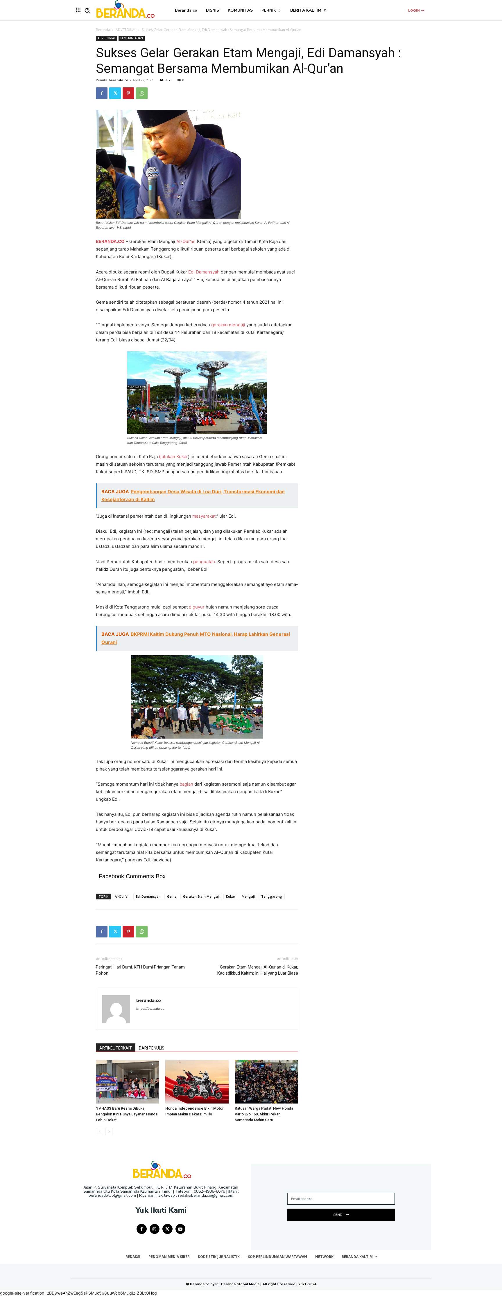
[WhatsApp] (142, 93)
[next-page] (108, 1131)
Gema (172, 896)
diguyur (197, 607)
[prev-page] (99, 1131)
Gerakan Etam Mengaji (201, 896)
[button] (87, 10)
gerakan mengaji (228, 324)
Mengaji (248, 896)
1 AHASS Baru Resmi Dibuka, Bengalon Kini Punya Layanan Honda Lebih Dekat (126, 1114)
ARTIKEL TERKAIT (115, 1048)
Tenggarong (271, 896)
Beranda (103, 29)
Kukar (230, 896)
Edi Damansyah (204, 272)
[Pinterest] (128, 93)
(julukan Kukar (173, 456)
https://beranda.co (150, 1009)
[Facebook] (101, 93)
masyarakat (204, 516)
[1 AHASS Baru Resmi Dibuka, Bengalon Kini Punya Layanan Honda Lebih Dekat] (127, 1082)
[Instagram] (155, 1229)
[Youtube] (180, 1229)
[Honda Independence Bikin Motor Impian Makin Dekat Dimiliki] (197, 1082)
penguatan (204, 561)
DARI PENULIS (151, 1048)
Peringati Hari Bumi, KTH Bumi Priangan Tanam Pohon (140, 970)
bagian (186, 784)
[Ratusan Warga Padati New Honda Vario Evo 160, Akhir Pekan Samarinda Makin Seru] (266, 1082)
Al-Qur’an (186, 241)
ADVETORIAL (126, 29)
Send (337, 1215)
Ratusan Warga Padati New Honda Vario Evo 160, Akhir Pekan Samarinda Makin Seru (264, 1114)
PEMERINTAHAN (131, 38)
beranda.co (118, 80)
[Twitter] (115, 93)
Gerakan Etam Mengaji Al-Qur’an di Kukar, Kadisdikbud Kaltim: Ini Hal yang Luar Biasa (257, 970)
